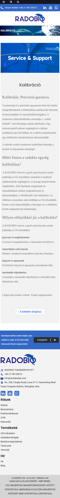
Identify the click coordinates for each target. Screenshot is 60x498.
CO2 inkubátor (8, 433)
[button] (30, 311)
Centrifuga (45, 493)
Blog (3, 465)
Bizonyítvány (7, 409)
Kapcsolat (6, 421)
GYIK (3, 417)
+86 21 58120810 (13, 374)
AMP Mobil (45, 481)
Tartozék (5, 450)
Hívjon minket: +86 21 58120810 (21, 7)
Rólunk (4, 405)
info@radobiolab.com (15, 378)
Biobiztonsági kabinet (11, 441)
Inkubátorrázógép (10, 437)
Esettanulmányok (9, 413)
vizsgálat (42, 339)
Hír (2, 461)
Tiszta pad (6, 445)
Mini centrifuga (28, 493)
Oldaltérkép (29, 481)
